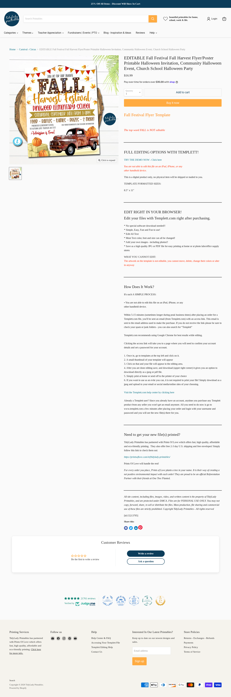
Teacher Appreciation (50, 32)
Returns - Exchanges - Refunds (199, 638)
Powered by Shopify (18, 688)
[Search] (152, 18)
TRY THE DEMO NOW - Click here (143, 159)
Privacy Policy (191, 647)
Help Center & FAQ (101, 638)
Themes (27, 32)
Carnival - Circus (27, 49)
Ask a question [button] (146, 561)
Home (12, 49)
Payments (188, 642)
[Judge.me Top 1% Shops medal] (160, 601)
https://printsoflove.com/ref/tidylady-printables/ (147, 457)
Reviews (140, 32)
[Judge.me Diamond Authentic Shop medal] (108, 601)
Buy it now (172, 102)
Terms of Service (192, 652)
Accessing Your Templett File (105, 642)
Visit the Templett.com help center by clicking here (149, 392)
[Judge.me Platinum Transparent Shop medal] (147, 601)
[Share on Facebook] (126, 528)
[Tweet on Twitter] (131, 528)
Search (12, 680)
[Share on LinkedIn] (136, 528)
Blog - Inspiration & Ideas (117, 32)
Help (152, 32)
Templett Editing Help (102, 647)
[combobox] (86, 18)
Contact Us (96, 652)
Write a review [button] (146, 553)
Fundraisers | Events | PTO (83, 32)
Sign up (139, 661)
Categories (10, 32)
